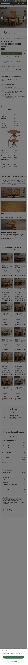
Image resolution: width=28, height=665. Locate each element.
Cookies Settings (13, 661)
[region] (13, 657)
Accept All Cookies (13, 657)
